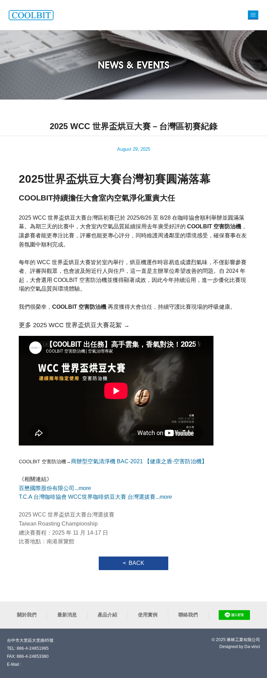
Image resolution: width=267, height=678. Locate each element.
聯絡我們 (188, 614)
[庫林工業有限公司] (31, 15)
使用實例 (147, 614)
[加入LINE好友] (234, 615)
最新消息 (67, 614)
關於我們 (27, 614)
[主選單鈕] (253, 14)
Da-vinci (252, 646)
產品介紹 (107, 614)
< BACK (133, 563)
